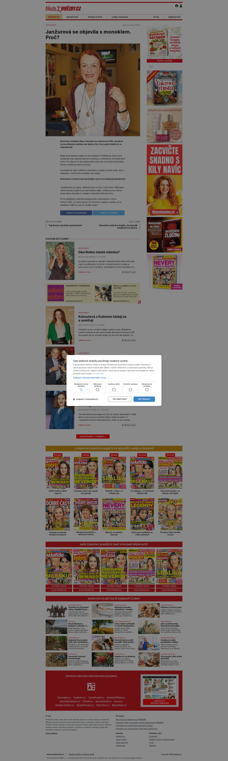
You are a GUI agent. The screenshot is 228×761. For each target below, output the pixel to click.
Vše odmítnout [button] (120, 399)
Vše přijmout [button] (144, 399)
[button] (114, 378)
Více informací (98, 373)
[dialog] (114, 380)
